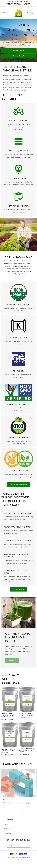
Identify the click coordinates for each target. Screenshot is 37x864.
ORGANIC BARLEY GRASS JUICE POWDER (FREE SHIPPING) (26, 750)
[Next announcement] (33, 3)
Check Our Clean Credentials (18, 484)
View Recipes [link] (12, 660)
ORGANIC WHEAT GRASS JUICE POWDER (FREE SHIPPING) (8, 751)
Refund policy (17, 860)
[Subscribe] (28, 845)
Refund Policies (8, 829)
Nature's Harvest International (18, 857)
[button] (4, 12)
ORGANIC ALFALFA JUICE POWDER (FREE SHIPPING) (27, 714)
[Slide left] (14, 811)
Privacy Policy (8, 833)
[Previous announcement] (3, 3)
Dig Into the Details (18, 589)
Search (6, 824)
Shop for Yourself (18, 56)
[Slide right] (23, 811)
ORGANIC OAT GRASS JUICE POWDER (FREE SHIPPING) (8, 715)
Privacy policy (25, 860)
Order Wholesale (18, 50)
